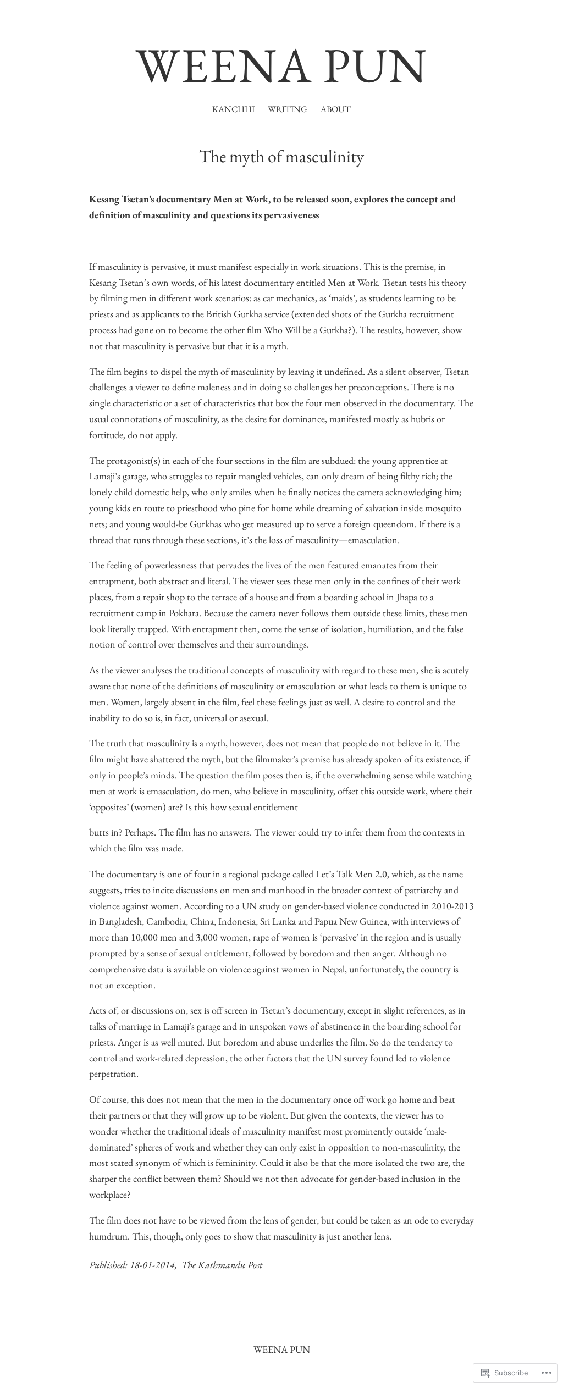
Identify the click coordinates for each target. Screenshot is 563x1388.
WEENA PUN (281, 64)
